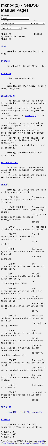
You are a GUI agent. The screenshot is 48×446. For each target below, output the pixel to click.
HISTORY (5, 419)
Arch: (37, 21)
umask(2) (30, 115)
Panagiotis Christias (38, 443)
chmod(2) (12, 412)
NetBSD (41, 441)
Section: (6, 21)
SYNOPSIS (6, 73)
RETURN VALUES (9, 162)
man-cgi (26, 443)
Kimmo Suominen (7, 443)
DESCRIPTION (8, 96)
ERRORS (5, 185)
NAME (3, 46)
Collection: (6, 26)
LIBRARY (5, 61)
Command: (6, 15)
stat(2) (24, 412)
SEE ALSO (6, 407)
